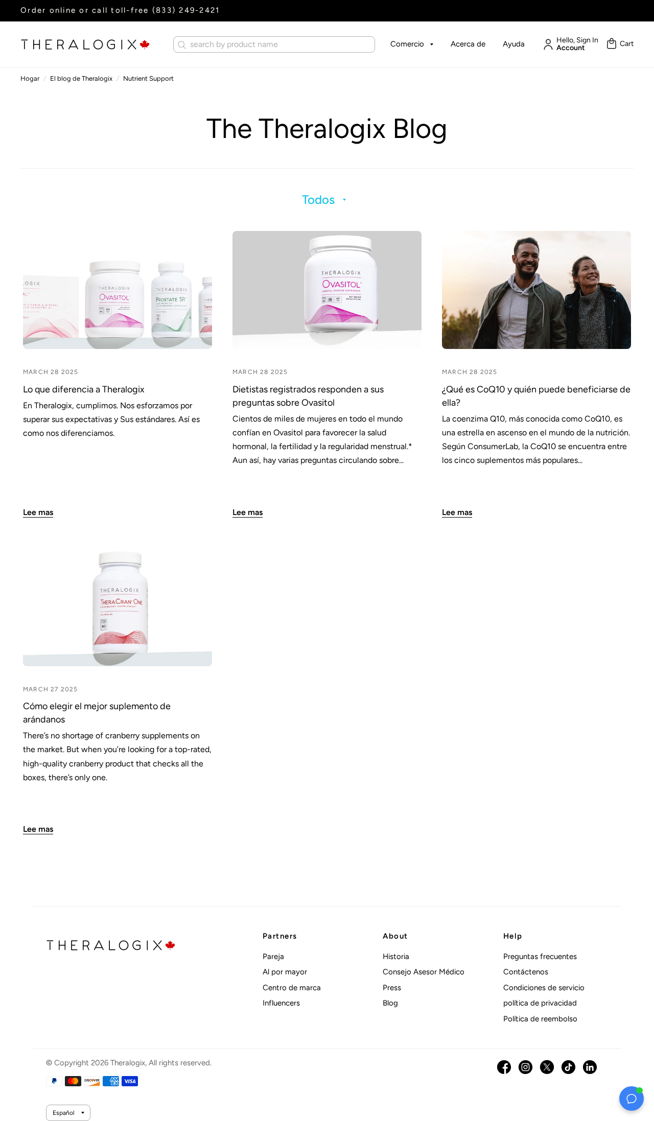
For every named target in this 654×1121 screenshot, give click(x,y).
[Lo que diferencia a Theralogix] (117, 290)
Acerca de (468, 44)
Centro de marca (292, 987)
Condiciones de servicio (544, 987)
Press (392, 987)
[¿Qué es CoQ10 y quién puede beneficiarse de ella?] (536, 290)
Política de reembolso (540, 1018)
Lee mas (38, 512)
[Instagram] (525, 1067)
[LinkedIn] (589, 1067)
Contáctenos (525, 971)
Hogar (29, 78)
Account (570, 48)
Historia (396, 956)
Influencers (281, 1003)
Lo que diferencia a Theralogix (84, 389)
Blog (390, 1003)
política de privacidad (540, 1003)
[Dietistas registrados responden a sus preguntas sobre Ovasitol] (327, 290)
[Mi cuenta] (545, 44)
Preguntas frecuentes (540, 956)
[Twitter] (546, 1067)
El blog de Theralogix (81, 78)
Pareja (273, 956)
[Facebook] (504, 1067)
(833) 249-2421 (186, 10)
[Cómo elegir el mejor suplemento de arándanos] (117, 607)
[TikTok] (568, 1067)
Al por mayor (285, 971)
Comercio (407, 44)
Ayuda (514, 44)
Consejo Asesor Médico (423, 971)
